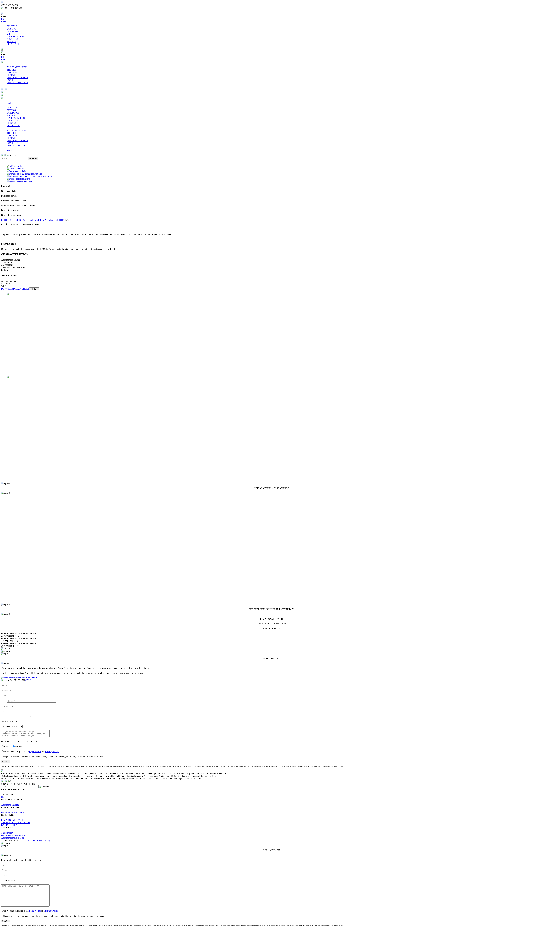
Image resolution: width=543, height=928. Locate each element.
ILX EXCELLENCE (16, 36)
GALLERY (12, 72)
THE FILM (12, 70)
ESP (3, 19)
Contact (4, 797)
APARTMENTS (55, 220)
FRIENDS (11, 41)
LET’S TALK (13, 44)
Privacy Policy (43, 840)
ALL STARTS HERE (17, 67)
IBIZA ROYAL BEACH (12, 820)
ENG (3, 21)
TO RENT (34, 289)
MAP (9, 150)
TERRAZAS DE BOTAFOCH (15, 822)
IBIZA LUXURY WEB (17, 82)
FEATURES (12, 75)
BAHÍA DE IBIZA (38, 220)
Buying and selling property (13, 835)
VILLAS (11, 34)
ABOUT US (12, 39)
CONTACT (12, 80)
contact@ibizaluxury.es (19, 678)
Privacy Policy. (52, 751)
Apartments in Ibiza (10, 805)
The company (7, 833)
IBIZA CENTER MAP (17, 77)
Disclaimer (30, 840)
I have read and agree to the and (31, 751)
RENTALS (12, 26)
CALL (10, 103)
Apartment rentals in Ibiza (12, 838)
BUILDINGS (13, 31)
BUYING (11, 29)
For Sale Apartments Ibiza (12, 812)
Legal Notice (35, 751)
